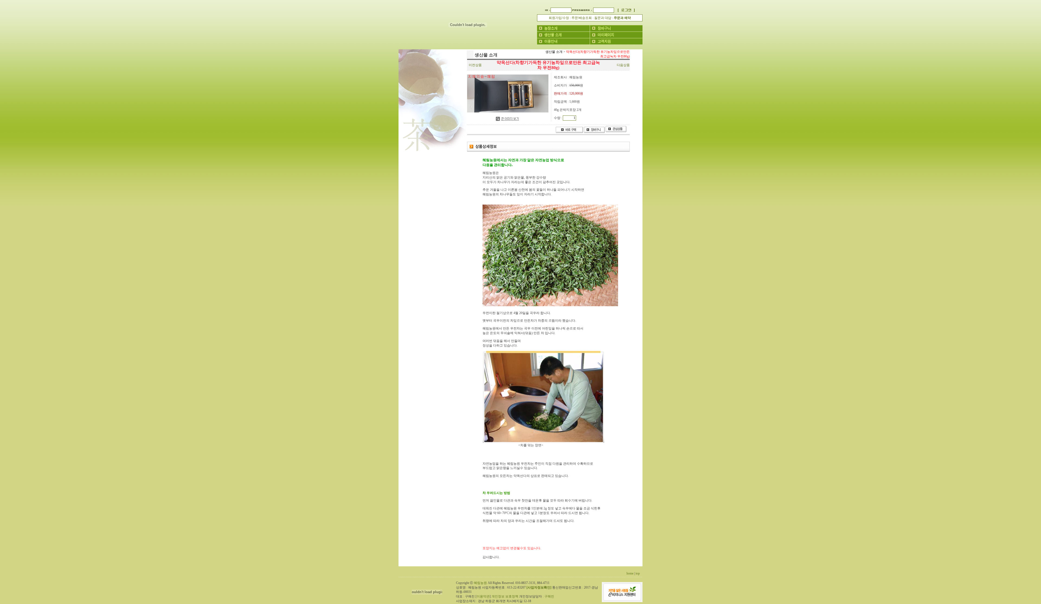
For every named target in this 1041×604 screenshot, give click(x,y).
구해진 (549, 596)
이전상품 (475, 65)
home (630, 573)
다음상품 (623, 65)
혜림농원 (480, 583)
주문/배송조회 (581, 18)
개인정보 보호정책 (504, 596)
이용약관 (483, 596)
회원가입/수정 (559, 18)
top (638, 573)
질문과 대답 (602, 18)
